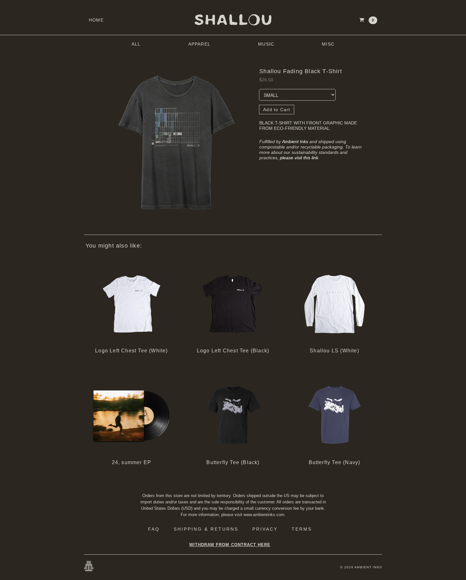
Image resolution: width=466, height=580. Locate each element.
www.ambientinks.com (263, 514)
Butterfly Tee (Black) (232, 462)
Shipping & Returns (206, 529)
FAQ (154, 529)
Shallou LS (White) (334, 350)
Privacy (265, 529)
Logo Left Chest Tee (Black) (233, 350)
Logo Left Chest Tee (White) (131, 350)
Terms (302, 529)
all (136, 44)
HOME (96, 19)
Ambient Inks (295, 141)
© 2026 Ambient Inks (361, 567)
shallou (233, 19)
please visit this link (299, 157)
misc (328, 44)
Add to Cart (276, 109)
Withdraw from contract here (229, 544)
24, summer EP (132, 462)
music (266, 44)
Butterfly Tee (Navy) (334, 462)
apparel (199, 44)
